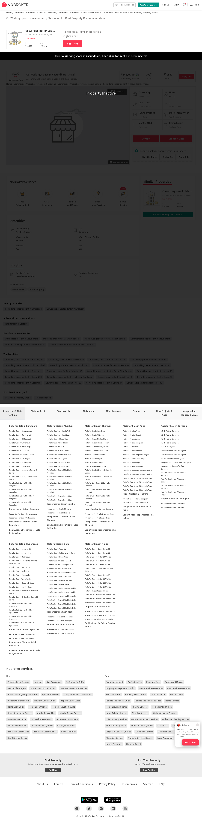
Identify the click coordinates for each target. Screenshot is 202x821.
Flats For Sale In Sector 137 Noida (98, 557)
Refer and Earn (153, 682)
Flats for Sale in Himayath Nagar (21, 583)
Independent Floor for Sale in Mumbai (61, 518)
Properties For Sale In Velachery (97, 518)
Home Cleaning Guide (116, 725)
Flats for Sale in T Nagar (94, 462)
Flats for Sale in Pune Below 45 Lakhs (137, 470)
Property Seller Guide (70, 700)
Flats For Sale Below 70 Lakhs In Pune (137, 482)
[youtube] (125, 808)
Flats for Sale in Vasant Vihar (58, 549)
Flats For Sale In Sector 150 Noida (98, 587)
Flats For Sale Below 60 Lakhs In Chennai (97, 484)
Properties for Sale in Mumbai (61, 503)
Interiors (38, 682)
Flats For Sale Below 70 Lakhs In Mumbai (59, 477)
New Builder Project (16, 688)
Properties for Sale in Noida (98, 606)
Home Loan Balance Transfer (73, 688)
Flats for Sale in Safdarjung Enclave (61, 553)
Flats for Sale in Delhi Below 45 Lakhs (61, 588)
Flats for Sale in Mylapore (95, 454)
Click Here (72, 43)
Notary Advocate (114, 744)
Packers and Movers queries (148, 700)
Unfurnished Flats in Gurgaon (172, 458)
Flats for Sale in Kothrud (132, 450)
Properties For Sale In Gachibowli (22, 634)
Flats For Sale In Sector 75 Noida (97, 561)
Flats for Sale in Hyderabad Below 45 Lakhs (23, 591)
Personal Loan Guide (17, 725)
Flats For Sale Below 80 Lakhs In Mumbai (59, 484)
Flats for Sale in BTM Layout (20, 462)
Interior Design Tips (46, 713)
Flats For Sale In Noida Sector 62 (97, 549)
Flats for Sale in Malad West (57, 439)
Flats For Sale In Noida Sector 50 (97, 553)
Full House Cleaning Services (175, 719)
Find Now (52, 770)
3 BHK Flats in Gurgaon (170, 439)
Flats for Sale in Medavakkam (96, 450)
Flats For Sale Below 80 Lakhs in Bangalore (21, 497)
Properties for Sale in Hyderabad (24, 629)
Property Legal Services (18, 682)
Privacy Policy (107, 784)
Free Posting (149, 770)
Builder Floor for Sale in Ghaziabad (60, 633)
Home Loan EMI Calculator (42, 688)
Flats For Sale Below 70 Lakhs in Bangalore (21, 490)
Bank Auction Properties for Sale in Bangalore (24, 531)
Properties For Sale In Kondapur (22, 638)
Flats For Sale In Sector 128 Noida (98, 583)
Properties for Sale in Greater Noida (99, 619)
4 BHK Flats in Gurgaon (170, 443)
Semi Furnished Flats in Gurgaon (173, 454)
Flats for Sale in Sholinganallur (97, 447)
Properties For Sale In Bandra (58, 513)
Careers (58, 784)
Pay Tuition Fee (135, 682)
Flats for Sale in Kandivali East (59, 462)
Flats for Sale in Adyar (93, 458)
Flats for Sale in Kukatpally (19, 575)
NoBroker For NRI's (75, 682)
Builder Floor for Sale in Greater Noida (100, 625)
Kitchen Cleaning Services (164, 713)
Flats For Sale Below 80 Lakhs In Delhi (61, 604)
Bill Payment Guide (66, 725)
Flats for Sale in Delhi (58, 543)
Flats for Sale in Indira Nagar (20, 447)
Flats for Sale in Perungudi (95, 466)
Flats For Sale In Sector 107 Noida (98, 579)
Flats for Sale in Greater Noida (96, 591)
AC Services (162, 725)
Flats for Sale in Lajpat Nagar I (58, 584)
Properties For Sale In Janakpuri (59, 620)
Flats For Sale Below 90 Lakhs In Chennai (97, 503)
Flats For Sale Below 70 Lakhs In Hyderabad (21, 611)
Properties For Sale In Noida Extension (100, 611)
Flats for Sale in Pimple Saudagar (136, 454)
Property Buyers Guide (44, 700)
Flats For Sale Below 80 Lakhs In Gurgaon (173, 486)
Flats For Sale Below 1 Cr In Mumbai (61, 496)
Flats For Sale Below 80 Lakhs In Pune (137, 486)
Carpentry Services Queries (118, 731)
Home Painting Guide (162, 706)
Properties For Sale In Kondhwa (135, 503)
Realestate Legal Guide (18, 731)
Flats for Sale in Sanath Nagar (20, 587)
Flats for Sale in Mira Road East (59, 454)
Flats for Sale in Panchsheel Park (59, 580)
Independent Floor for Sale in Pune (137, 508)
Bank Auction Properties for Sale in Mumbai (62, 526)
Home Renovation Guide (63, 706)
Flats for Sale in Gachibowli (19, 571)
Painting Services (139, 706)
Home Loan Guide (15, 706)
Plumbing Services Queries (140, 738)
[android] (89, 800)
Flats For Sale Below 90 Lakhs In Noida (100, 602)
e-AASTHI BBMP (68, 731)
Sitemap (148, 784)
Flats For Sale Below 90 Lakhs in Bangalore (21, 503)
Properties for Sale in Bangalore (24, 508)
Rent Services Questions (178, 688)
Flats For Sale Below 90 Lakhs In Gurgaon (173, 493)
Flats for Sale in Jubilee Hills (20, 553)
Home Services (172, 700)
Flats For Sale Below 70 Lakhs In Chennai (97, 490)
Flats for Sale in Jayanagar (19, 466)
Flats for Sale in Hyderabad (23, 543)
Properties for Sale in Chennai (99, 508)
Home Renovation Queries (19, 713)
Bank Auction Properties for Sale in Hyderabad (24, 652)
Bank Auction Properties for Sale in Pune (138, 516)
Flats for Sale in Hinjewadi (133, 466)
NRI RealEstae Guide (16, 719)
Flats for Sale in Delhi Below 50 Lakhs (61, 592)
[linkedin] (113, 808)
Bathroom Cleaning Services (144, 719)
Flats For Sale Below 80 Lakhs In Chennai (97, 497)
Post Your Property (148, 4)
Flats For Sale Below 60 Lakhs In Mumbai (59, 471)
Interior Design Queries (70, 713)
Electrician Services (144, 731)
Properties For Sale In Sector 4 (172, 507)
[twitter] (89, 808)
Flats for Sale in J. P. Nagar (19, 458)
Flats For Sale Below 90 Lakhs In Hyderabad (21, 624)
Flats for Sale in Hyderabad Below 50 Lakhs (23, 598)
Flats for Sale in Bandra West (58, 466)
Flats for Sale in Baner (131, 439)
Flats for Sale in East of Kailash (59, 576)
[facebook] (77, 808)
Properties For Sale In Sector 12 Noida (100, 615)
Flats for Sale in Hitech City (19, 567)
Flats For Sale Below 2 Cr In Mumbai (61, 500)
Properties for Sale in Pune (135, 493)
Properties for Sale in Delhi (60, 611)
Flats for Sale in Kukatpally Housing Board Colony (23, 561)
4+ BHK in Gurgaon (168, 447)
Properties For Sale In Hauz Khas (60, 617)
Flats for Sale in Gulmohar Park (59, 568)
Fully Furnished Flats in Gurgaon (173, 450)
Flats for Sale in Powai (55, 447)
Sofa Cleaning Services (116, 719)
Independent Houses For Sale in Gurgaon (173, 467)
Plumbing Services (114, 738)
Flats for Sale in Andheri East (58, 435)
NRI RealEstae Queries (41, 719)
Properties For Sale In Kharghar (59, 509)
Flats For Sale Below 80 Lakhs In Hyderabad (21, 617)
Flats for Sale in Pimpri (131, 462)
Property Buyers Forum (18, 700)
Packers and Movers (174, 682)
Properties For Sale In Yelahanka (22, 518)
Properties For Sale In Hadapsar (135, 499)
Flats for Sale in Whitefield (19, 443)
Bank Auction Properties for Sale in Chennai (100, 531)
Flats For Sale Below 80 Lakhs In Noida (100, 598)
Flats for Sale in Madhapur (19, 557)
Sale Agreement (54, 682)
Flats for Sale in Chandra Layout (21, 454)
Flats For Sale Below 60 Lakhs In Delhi (61, 596)
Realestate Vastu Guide (67, 719)
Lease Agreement (165, 738)
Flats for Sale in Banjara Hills (20, 549)
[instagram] (101, 808)
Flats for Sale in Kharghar (57, 458)
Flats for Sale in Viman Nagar (134, 458)
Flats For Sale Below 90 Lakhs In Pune (137, 490)
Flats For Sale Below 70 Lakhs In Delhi (61, 600)
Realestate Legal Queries (44, 731)
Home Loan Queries (38, 706)
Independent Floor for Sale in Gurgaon (176, 462)
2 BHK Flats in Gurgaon (170, 435)
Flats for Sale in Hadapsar (133, 443)
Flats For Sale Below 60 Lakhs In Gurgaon (173, 473)
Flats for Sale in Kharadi (132, 435)
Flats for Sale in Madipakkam (96, 439)
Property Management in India (120, 688)
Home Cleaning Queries (142, 725)
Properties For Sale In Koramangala (23, 514)
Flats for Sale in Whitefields (19, 579)
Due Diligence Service (17, 738)
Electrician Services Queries (170, 731)
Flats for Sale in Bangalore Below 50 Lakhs (23, 477)
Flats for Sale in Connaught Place (60, 564)
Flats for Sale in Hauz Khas (57, 557)
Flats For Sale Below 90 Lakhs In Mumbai (59, 490)
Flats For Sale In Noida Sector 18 (97, 575)
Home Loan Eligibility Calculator (22, 694)
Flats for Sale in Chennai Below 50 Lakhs (98, 477)
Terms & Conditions (81, 784)
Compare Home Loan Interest (78, 694)
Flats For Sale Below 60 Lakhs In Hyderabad (21, 604)
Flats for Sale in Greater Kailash (59, 561)
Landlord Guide (158, 694)
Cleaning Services (140, 713)
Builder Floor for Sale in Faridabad (60, 629)
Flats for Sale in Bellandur (19, 450)
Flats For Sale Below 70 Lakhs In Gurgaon (173, 480)
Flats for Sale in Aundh (132, 447)
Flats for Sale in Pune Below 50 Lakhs (137, 474)
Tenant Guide (176, 694)
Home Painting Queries (116, 713)
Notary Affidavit (133, 744)
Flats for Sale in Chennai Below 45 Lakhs (98, 471)
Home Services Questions (151, 688)
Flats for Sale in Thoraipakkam (97, 443)
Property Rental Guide (135, 694)
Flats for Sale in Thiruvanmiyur (97, 435)
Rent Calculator (113, 694)
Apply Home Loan (50, 694)
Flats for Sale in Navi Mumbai (58, 443)
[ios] (112, 800)
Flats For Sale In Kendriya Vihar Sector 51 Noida (100, 569)
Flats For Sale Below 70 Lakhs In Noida (100, 595)
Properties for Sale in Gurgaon (175, 498)
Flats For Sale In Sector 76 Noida (97, 564)
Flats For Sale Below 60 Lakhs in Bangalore (21, 484)
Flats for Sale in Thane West (57, 450)
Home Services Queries (116, 706)
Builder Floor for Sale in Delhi (61, 624)
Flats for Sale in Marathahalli (20, 435)
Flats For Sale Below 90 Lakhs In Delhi (61, 608)
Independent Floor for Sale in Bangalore (23, 523)
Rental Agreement (114, 682)
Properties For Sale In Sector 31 (173, 503)
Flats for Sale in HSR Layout (20, 439)
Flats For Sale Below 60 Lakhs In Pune (137, 478)
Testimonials (129, 784)
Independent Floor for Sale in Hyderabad (23, 644)
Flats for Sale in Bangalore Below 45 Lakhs (23, 471)
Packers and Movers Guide (118, 700)
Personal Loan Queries (42, 725)
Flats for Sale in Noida (96, 543)
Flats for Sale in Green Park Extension (61, 572)
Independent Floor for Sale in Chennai (99, 523)
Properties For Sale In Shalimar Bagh (99, 514)
